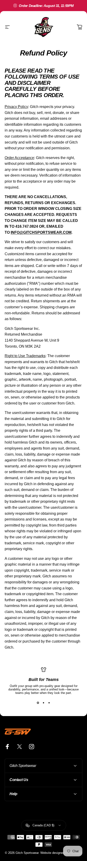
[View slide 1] (38, 703)
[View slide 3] (49, 703)
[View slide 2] (43, 703)
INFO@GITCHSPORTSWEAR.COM (41, 232)
